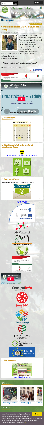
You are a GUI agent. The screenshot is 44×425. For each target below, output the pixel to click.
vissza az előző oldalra (35, 23)
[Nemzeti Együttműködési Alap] (22, 343)
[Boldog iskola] (22, 300)
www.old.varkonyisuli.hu (22, 377)
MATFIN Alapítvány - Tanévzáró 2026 (8, 403)
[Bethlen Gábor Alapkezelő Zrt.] (22, 332)
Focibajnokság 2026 (25, 402)
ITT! (26, 422)
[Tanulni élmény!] (22, 316)
